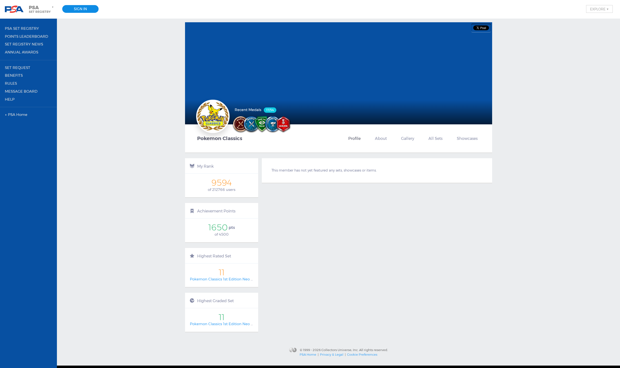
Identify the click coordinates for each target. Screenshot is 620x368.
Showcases (467, 138)
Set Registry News (24, 44)
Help (10, 99)
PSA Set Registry (22, 28)
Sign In (80, 9)
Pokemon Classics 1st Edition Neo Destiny (227, 279)
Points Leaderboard (26, 36)
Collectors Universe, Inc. (339, 350)
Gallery (407, 138)
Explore (599, 9)
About (381, 138)
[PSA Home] (16, 9)
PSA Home (308, 354)
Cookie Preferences (362, 354)
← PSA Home (16, 114)
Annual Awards (21, 52)
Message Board (21, 91)
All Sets (435, 138)
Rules (11, 83)
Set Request (17, 67)
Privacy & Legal (331, 354)
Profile (354, 138)
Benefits (14, 75)
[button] (41, 9)
